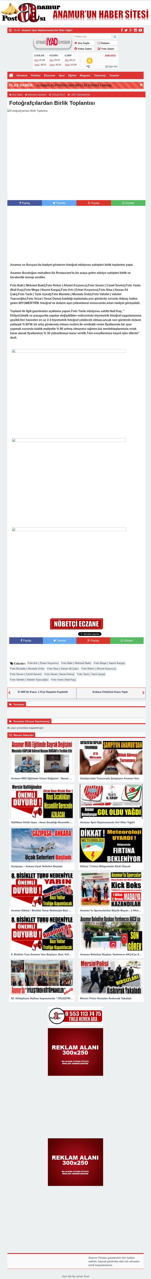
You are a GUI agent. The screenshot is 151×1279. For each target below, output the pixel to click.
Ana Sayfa (83, 43)
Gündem (22, 75)
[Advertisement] (76, 192)
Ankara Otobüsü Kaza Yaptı (110, 691)
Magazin (85, 75)
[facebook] (122, 30)
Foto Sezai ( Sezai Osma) (59, 674)
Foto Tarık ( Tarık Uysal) (91, 674)
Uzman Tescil (82, 1276)
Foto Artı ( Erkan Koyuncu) (43, 663)
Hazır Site (67, 1276)
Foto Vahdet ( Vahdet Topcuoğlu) (29, 679)
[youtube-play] (140, 30)
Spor (62, 75)
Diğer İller (112, 66)
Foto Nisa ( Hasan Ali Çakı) (63, 668)
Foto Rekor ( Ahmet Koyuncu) (98, 668)
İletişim (105, 43)
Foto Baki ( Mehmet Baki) (76, 663)
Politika (35, 75)
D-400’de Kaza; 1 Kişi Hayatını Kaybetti (43, 691)
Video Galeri (84, 49)
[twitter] (126, 30)
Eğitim (72, 75)
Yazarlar (114, 75)
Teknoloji (100, 75)
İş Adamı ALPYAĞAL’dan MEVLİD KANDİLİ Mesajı (74, 85)
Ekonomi (49, 75)
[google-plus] (130, 30)
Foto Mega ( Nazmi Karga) (109, 663)
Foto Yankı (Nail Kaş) (63, 679)
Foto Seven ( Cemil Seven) (26, 674)
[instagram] (135, 30)
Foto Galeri (107, 49)
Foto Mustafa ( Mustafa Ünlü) (27, 668)
